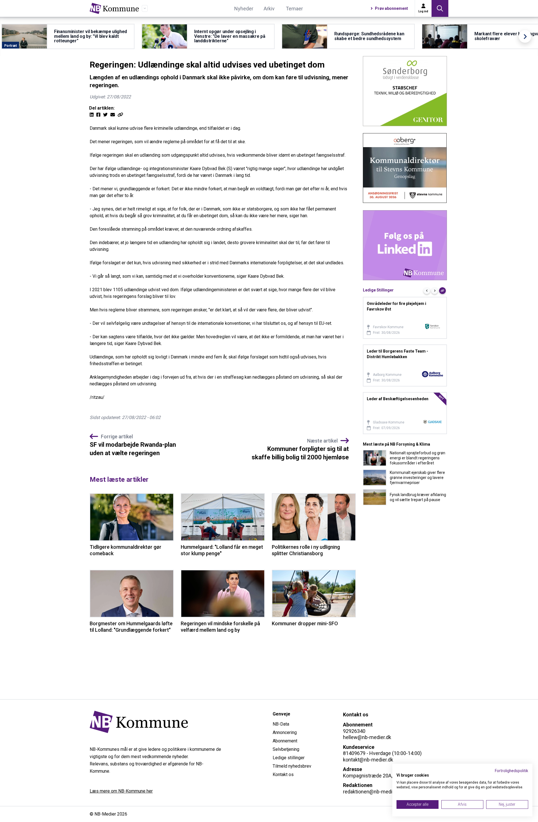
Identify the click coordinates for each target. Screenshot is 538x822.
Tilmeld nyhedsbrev (292, 766)
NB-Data (281, 724)
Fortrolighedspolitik (511, 770)
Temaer (294, 8)
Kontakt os (283, 774)
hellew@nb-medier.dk (367, 737)
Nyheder (243, 8)
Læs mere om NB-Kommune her (121, 791)
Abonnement (285, 741)
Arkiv (269, 8)
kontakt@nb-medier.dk (368, 760)
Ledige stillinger (289, 757)
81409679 (354, 753)
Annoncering (285, 732)
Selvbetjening (286, 749)
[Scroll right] (525, 36)
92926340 (354, 731)
